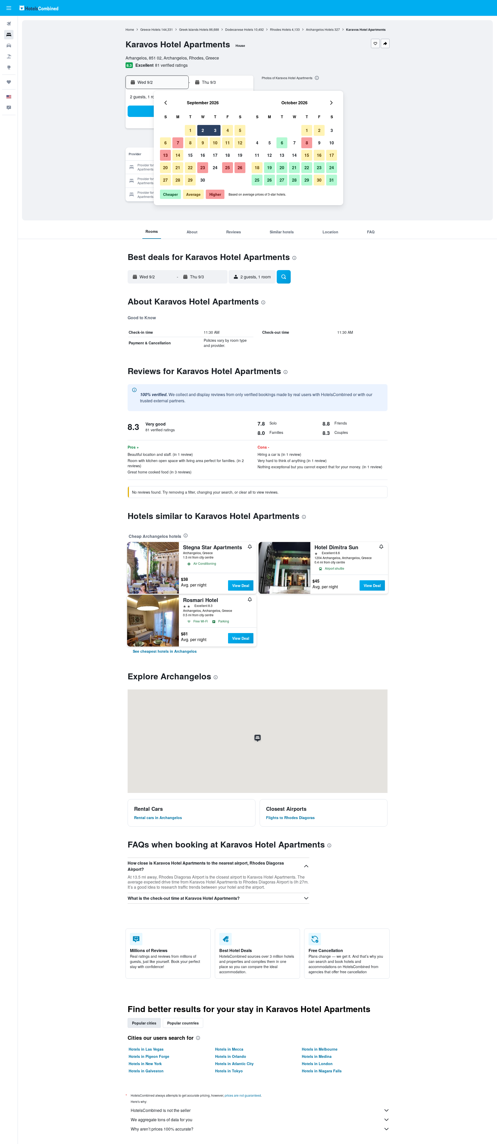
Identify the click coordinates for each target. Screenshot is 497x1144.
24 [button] (215, 167)
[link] (165, 651)
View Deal (240, 585)
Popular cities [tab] (144, 1023)
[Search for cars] (9, 45)
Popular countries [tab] (183, 1023)
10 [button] (215, 143)
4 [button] (227, 130)
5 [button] (240, 130)
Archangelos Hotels (320, 29)
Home (130, 29)
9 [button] (203, 143)
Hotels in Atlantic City (234, 1063)
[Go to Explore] (9, 67)
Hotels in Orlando (230, 1056)
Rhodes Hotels (280, 29)
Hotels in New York (145, 1063)
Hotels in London (317, 1063)
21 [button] (178, 167)
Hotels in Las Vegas (146, 1049)
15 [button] (190, 155)
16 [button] (202, 155)
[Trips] (9, 82)
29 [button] (190, 180)
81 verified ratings (171, 65)
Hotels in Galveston (146, 1070)
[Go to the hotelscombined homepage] (39, 7)
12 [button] (240, 143)
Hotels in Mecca (229, 1049)
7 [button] (178, 143)
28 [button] (178, 180)
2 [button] (203, 130)
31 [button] (331, 180)
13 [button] (165, 155)
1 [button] (190, 130)
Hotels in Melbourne (320, 1049)
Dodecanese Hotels (239, 29)
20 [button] (165, 167)
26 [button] (240, 167)
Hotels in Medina (317, 1056)
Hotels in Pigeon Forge (149, 1056)
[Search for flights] (9, 24)
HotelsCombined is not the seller (161, 1110)
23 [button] (202, 167)
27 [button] (165, 180)
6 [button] (165, 143)
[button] (8, 8)
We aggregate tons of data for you (161, 1120)
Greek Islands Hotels (193, 29)
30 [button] (202, 180)
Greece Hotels (150, 29)
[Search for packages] (9, 56)
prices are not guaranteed (243, 1095)
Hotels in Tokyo (229, 1070)
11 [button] (227, 143)
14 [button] (178, 155)
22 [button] (190, 167)
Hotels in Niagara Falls (322, 1070)
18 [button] (227, 155)
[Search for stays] (9, 34)
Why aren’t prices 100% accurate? (162, 1129)
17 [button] (215, 155)
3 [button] (215, 130)
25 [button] (227, 167)
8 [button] (190, 143)
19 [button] (240, 155)
